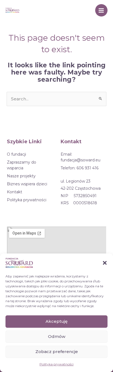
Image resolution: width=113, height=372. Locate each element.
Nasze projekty (21, 175)
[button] (105, 263)
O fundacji (16, 154)
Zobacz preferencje (56, 351)
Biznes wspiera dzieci (27, 183)
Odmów (56, 336)
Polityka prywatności (56, 364)
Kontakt (14, 191)
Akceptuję (56, 321)
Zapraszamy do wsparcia (21, 165)
